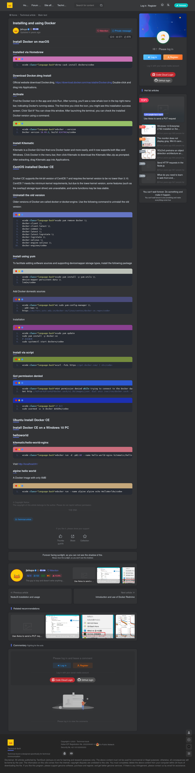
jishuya (23, 29)
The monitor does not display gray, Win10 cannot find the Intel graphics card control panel (170, 143)
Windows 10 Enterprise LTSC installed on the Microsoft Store (168, 128)
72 (30, 575)
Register (152, 5)
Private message (123, 30)
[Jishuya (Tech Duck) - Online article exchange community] (11, 742)
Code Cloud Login (64, 679)
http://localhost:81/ (28, 464)
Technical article (27, 14)
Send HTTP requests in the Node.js (170, 164)
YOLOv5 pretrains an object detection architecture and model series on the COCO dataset (170, 155)
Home (14, 14)
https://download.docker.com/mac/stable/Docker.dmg (84, 82)
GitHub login (87, 679)
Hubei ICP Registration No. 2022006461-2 (78, 744)
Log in (143, 5)
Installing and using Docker (34, 22)
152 (37, 575)
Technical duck (83, 741)
